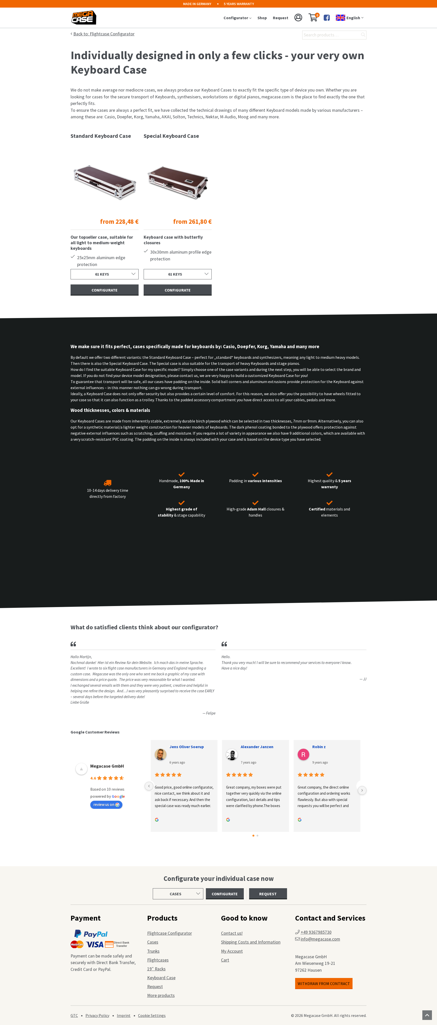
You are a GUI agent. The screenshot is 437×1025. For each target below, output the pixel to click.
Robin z (319, 746)
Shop (262, 17)
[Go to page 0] (253, 836)
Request (280, 17)
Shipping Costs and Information (250, 942)
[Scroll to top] (427, 1015)
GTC (74, 1015)
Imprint (123, 1015)
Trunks (153, 951)
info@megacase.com (320, 939)
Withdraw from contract (324, 983)
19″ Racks (156, 969)
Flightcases (158, 960)
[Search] (363, 35)
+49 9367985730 (316, 932)
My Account (232, 951)
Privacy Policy (97, 1015)
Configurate (105, 290)
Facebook (327, 18)
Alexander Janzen (257, 746)
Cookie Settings (152, 1015)
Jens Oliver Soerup (186, 746)
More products (161, 995)
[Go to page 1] (257, 836)
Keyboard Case (161, 978)
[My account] (298, 18)
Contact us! (232, 933)
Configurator (236, 17)
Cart (225, 960)
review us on (103, 804)
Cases (152, 942)
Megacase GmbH (107, 766)
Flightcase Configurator (169, 933)
